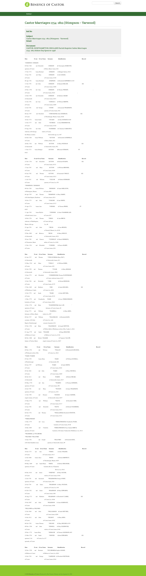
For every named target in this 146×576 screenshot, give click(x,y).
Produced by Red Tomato (47, 574)
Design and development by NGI (63, 574)
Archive (28, 14)
